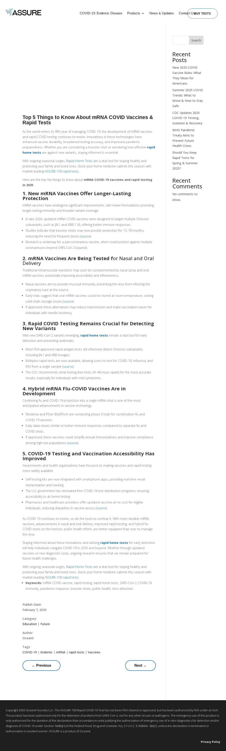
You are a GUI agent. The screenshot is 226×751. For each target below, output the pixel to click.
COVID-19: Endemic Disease (101, 13)
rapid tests (76, 652)
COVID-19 (30, 652)
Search (196, 40)
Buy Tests (202, 13)
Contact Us (187, 13)
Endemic (46, 652)
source (85, 236)
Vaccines (94, 652)
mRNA (60, 652)
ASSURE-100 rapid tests (62, 171)
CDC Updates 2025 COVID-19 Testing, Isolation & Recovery (187, 118)
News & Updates (161, 13)
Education (30, 624)
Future (45, 624)
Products (133, 13)
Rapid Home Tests (79, 161)
